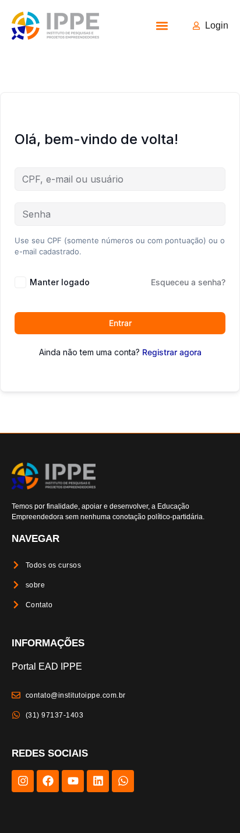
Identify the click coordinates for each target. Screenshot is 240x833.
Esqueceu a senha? (188, 282)
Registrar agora (172, 352)
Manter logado (60, 282)
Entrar (120, 323)
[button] (161, 25)
